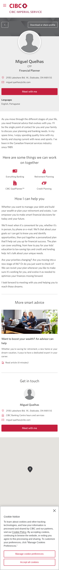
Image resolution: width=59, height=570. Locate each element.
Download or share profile (42, 24)
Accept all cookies (29, 562)
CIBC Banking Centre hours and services (25, 415)
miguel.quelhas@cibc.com (18, 82)
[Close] (54, 510)
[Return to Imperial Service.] (18, 6)
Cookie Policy (19, 532)
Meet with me (29, 91)
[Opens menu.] (4, 5)
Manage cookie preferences (29, 554)
